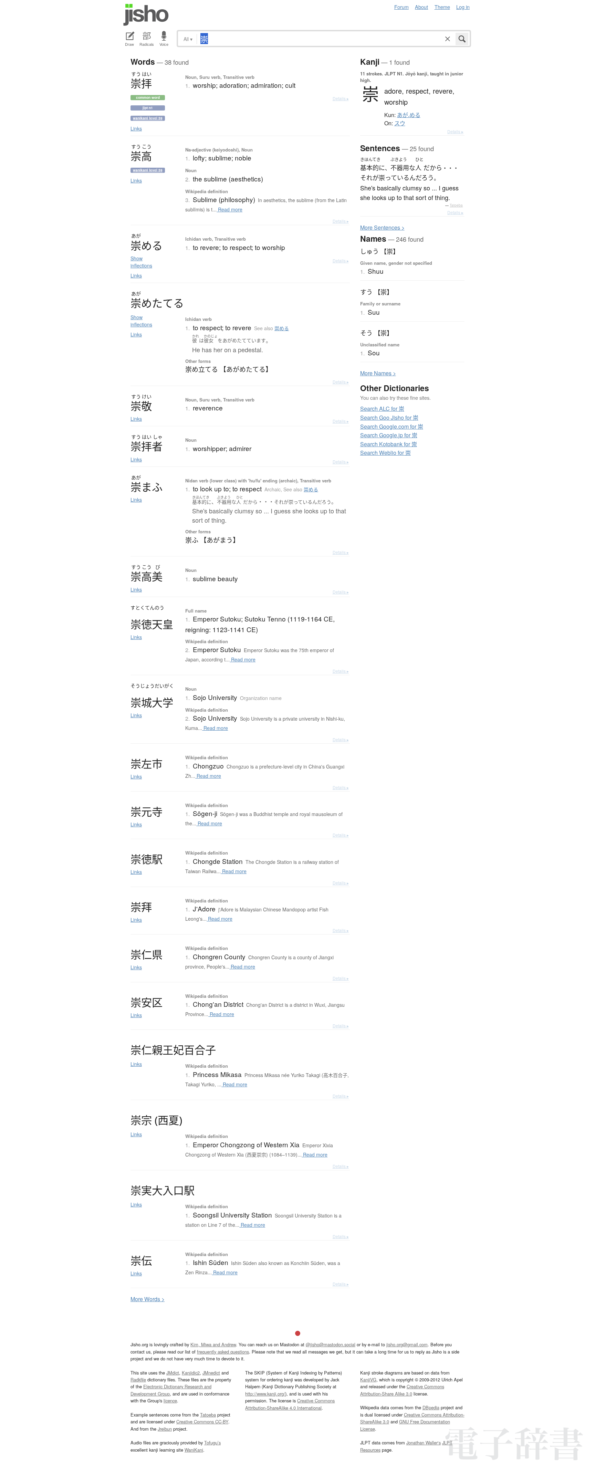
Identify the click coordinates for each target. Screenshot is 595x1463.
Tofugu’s (212, 1442)
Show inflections (141, 262)
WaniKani (194, 1449)
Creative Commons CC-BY (202, 1421)
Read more (229, 209)
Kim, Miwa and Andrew (213, 1344)
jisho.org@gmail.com (407, 1344)
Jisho (146, 15)
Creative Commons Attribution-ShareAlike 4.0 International (290, 1404)
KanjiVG (368, 1379)
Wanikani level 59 (148, 118)
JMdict (172, 1372)
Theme (442, 6)
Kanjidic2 (191, 1372)
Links (136, 128)
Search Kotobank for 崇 (388, 444)
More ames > (378, 373)
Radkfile (138, 1379)
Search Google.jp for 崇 (388, 435)
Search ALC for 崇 (382, 408)
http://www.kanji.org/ (265, 1393)
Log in (463, 6)
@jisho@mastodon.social (330, 1344)
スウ (399, 123)
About (421, 6)
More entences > (382, 227)
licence (170, 1400)
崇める (281, 328)
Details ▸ (341, 98)
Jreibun (165, 1428)
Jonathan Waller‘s (423, 1442)
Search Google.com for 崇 (391, 426)
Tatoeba (456, 205)
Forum (401, 6)
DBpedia (430, 1407)
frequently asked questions (223, 1351)
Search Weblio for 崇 (385, 453)
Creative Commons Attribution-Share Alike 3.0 (402, 1390)
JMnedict (211, 1372)
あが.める (408, 115)
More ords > (148, 1299)
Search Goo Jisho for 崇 (389, 417)
